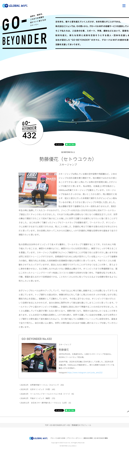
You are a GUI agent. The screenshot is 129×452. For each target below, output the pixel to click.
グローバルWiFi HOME (57, 438)
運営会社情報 (88, 438)
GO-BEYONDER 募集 (101, 438)
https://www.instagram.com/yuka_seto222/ (85, 372)
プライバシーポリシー (74, 438)
